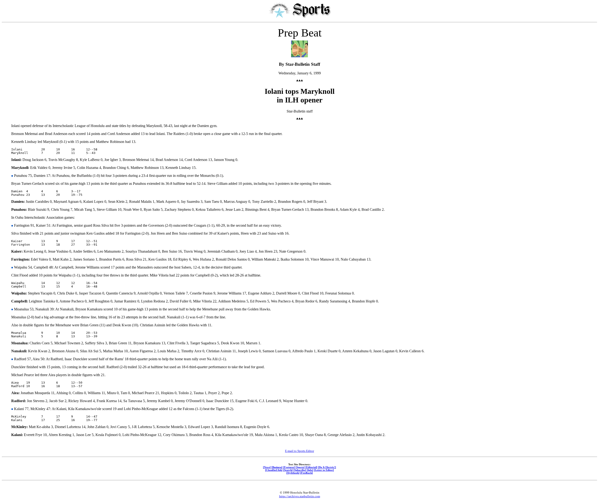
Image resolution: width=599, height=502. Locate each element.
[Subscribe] (299, 470)
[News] (267, 467)
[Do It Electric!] (327, 467)
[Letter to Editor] (324, 470)
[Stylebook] (293, 472)
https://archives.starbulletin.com (299, 496)
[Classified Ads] (273, 470)
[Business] (276, 467)
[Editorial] (311, 467)
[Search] (288, 470)
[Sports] (300, 467)
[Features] (289, 467)
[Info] (310, 470)
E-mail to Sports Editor (299, 451)
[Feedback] (306, 472)
